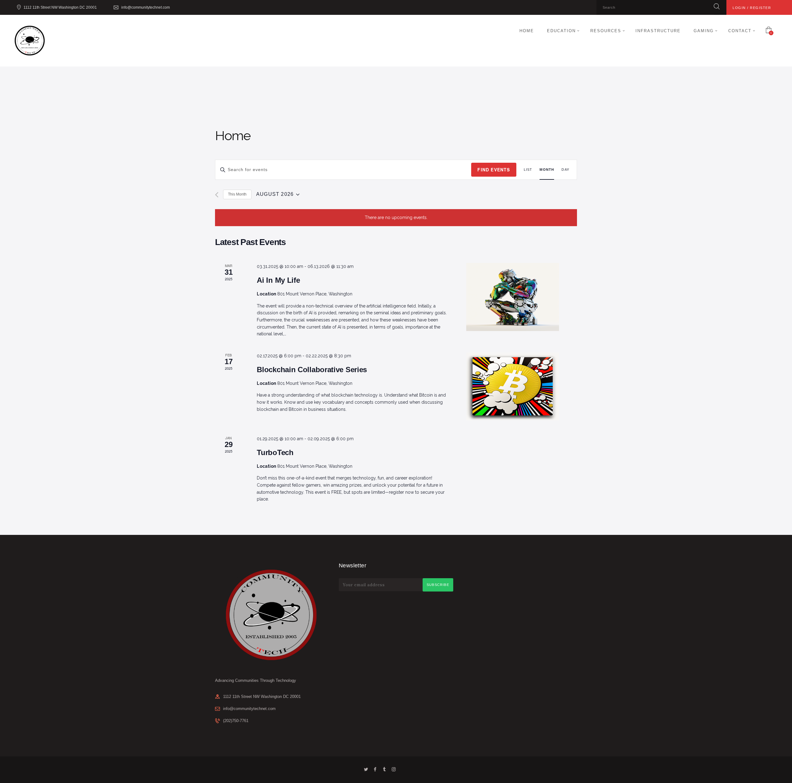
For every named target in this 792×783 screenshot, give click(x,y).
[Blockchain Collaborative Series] (521, 386)
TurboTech (275, 452)
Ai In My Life (278, 280)
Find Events (493, 169)
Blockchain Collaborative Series (312, 369)
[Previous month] (216, 195)
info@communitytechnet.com (249, 708)
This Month (237, 194)
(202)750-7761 (235, 720)
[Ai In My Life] (521, 297)
